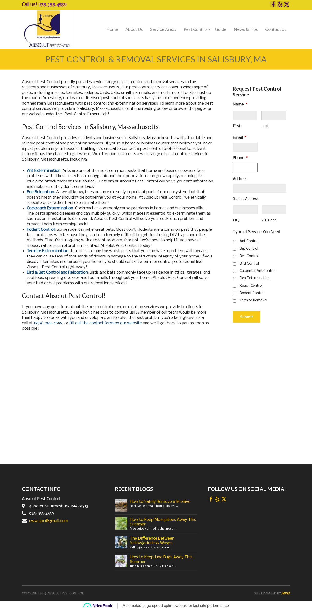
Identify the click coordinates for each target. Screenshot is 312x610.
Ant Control (249, 241)
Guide (220, 29)
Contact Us (275, 29)
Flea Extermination (255, 278)
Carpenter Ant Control (257, 271)
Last (265, 126)
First (236, 126)
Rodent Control (252, 293)
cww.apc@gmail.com (48, 521)
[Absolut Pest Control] (48, 29)
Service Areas (163, 29)
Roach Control (251, 286)
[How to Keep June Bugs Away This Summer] (121, 561)
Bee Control (249, 256)
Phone (240, 158)
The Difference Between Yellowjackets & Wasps (152, 540)
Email (239, 137)
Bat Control (249, 249)
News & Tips (246, 29)
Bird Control (249, 264)
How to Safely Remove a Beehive (160, 501)
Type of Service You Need (256, 232)
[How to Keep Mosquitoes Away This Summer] (121, 523)
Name (240, 104)
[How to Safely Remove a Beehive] (121, 505)
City (236, 220)
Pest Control (196, 29)
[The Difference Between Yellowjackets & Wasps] (121, 542)
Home (112, 29)
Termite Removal (253, 300)
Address (240, 179)
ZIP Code (269, 220)
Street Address (245, 199)
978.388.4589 (52, 4)
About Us (134, 29)
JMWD (286, 593)
